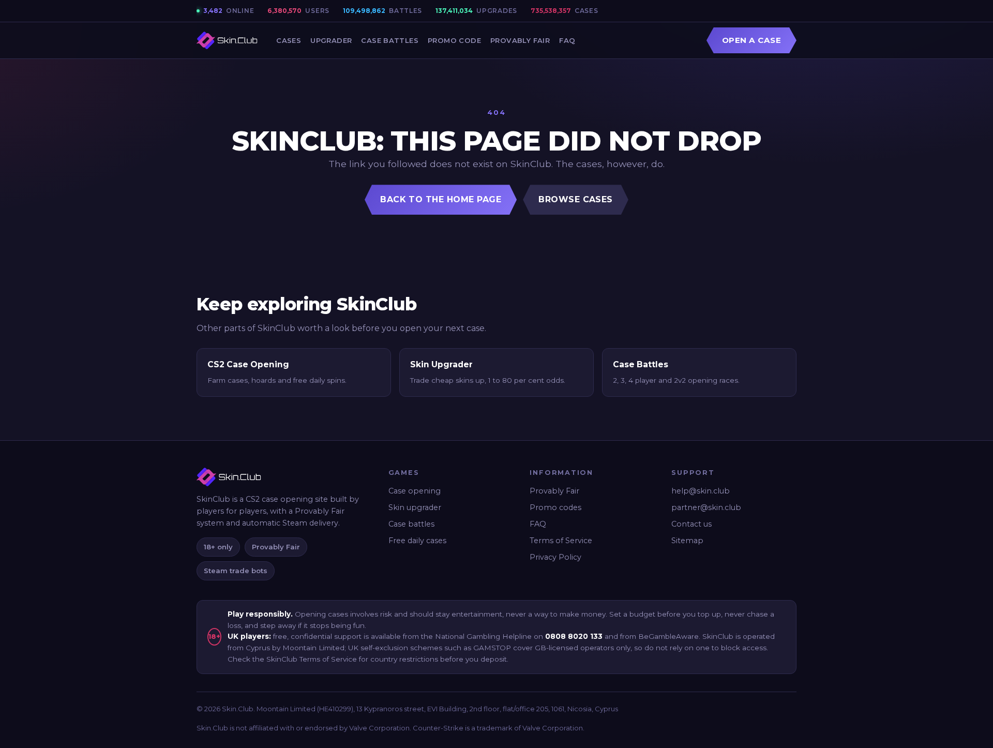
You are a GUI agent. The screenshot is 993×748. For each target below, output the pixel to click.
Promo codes (555, 507)
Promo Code (454, 40)
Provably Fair (520, 40)
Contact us (691, 524)
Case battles (411, 524)
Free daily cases (417, 540)
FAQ (567, 40)
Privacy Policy (555, 557)
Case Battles (389, 40)
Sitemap (687, 540)
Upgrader (331, 40)
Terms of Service (561, 540)
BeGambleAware (668, 636)
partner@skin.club (706, 507)
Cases (288, 40)
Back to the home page (440, 199)
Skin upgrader (414, 507)
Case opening (414, 491)
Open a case (751, 40)
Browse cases (575, 199)
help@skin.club (700, 491)
